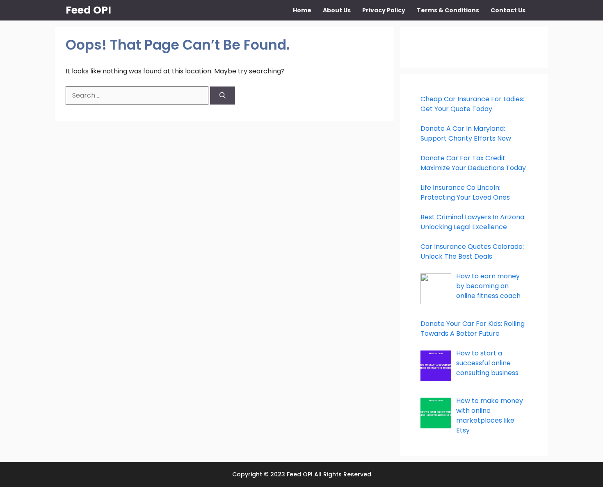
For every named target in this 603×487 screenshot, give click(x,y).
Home (302, 10)
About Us (337, 10)
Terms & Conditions (448, 10)
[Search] (222, 95)
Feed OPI (88, 10)
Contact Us (508, 10)
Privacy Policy (383, 10)
